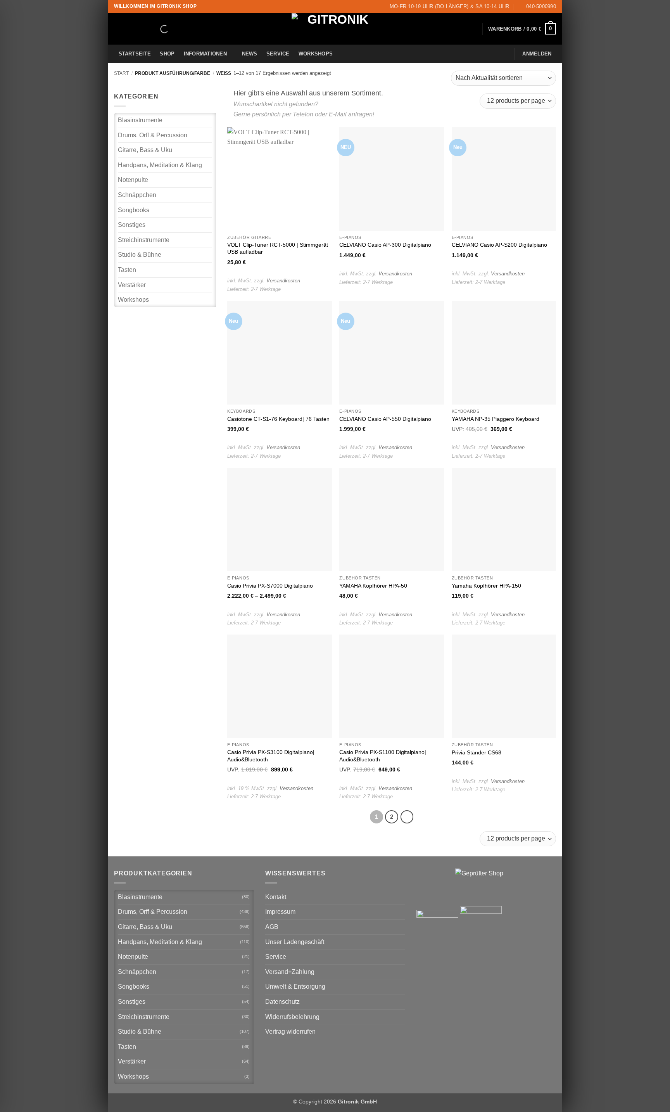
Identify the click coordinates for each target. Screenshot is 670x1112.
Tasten (127, 269)
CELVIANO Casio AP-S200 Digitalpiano (499, 245)
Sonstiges (131, 224)
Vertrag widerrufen (290, 1031)
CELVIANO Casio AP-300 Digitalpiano (385, 245)
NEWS (249, 54)
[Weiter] (407, 816)
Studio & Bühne (139, 254)
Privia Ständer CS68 (476, 752)
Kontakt (275, 897)
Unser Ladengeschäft (294, 942)
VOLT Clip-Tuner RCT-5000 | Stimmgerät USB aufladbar (277, 248)
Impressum (280, 911)
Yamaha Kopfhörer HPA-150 (486, 586)
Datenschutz (282, 1001)
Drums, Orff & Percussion (152, 135)
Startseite (135, 54)
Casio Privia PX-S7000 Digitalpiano (270, 586)
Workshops (316, 54)
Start (121, 73)
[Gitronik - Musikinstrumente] (335, 29)
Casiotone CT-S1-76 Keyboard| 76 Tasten (278, 419)
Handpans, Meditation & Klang (160, 165)
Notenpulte (133, 179)
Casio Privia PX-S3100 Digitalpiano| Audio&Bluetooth (270, 756)
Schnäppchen (137, 195)
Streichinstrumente (143, 240)
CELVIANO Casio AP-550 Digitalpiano (385, 419)
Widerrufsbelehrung (292, 1016)
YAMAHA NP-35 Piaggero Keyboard (495, 419)
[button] (522, 29)
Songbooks (133, 210)
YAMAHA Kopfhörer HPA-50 (373, 586)
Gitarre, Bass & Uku (145, 150)
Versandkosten (283, 281)
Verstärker (132, 285)
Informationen (205, 54)
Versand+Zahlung (289, 971)
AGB (271, 926)
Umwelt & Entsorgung (295, 986)
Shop (167, 54)
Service (278, 54)
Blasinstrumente (140, 120)
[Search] (158, 29)
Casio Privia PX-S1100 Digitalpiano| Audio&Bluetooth (382, 756)
